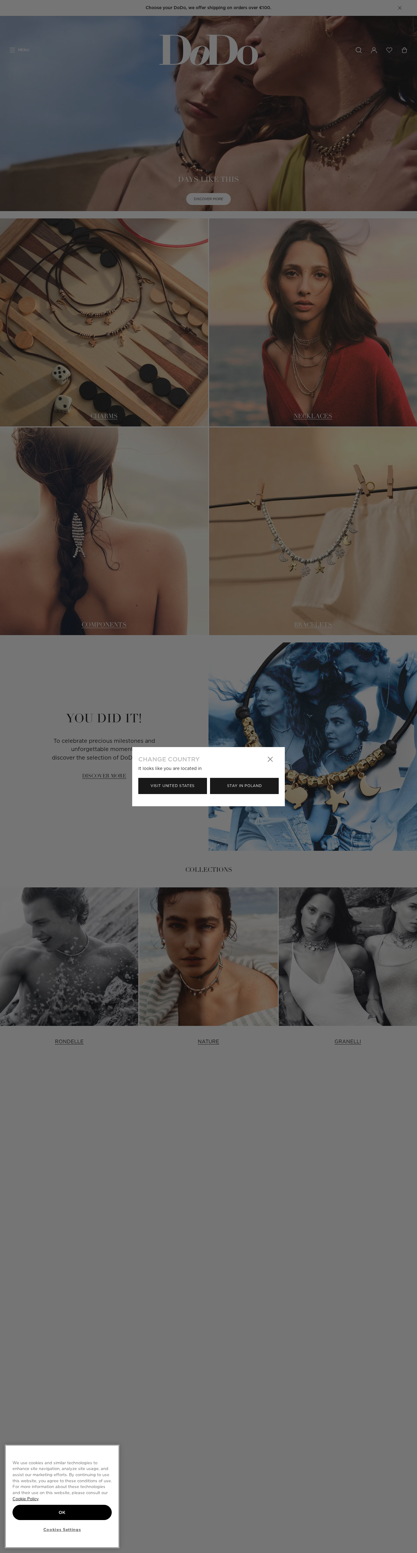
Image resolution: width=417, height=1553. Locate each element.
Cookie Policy (25, 1498)
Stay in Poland (244, 785)
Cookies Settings (62, 1529)
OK (62, 1512)
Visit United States (172, 785)
